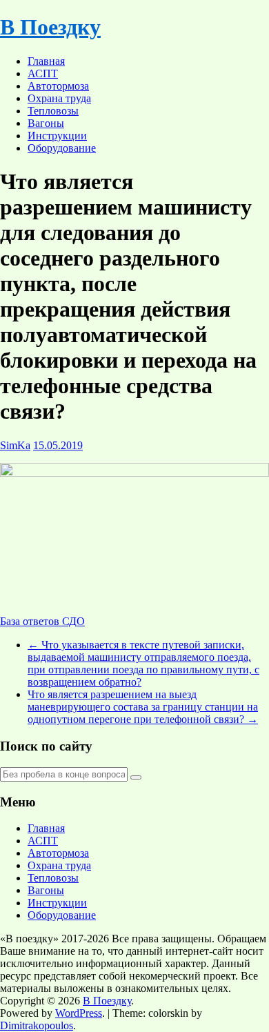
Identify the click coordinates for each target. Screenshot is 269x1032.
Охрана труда (59, 98)
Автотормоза (58, 86)
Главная (46, 61)
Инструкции (57, 135)
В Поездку (50, 26)
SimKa (15, 445)
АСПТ (43, 73)
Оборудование (62, 148)
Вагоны (46, 123)
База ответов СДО (42, 621)
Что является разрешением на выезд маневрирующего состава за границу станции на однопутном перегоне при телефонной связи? (143, 706)
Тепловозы (53, 111)
